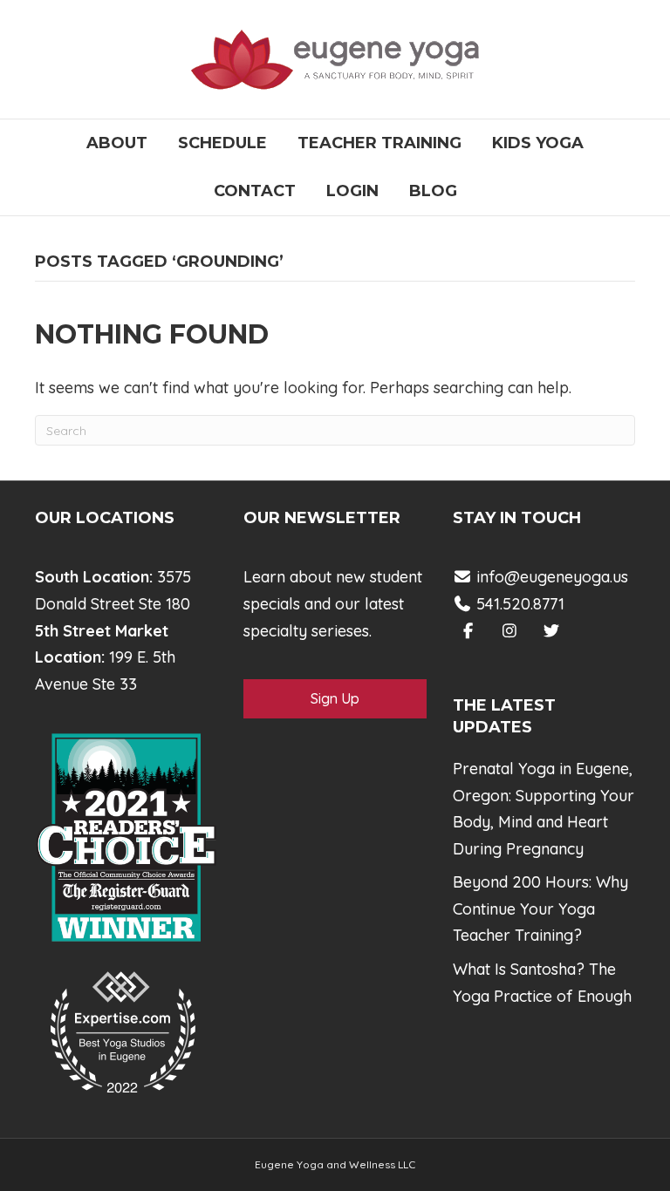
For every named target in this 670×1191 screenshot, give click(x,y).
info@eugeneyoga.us (552, 577)
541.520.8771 (518, 604)
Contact (255, 191)
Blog (433, 191)
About (116, 143)
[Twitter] (552, 631)
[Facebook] (468, 631)
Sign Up (335, 698)
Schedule (222, 143)
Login (352, 191)
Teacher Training (379, 143)
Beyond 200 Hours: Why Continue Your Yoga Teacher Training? (540, 908)
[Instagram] (510, 631)
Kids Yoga (538, 143)
